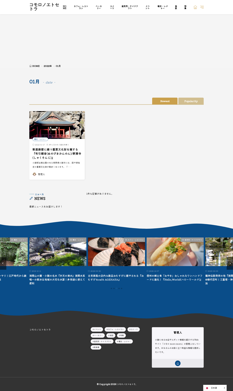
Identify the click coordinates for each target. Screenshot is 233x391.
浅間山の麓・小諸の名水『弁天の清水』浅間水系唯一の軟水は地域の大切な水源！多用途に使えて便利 (57, 279)
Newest (165, 101)
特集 (185, 7)
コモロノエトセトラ (44, 7)
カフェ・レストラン (81, 7)
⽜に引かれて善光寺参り (59, 144)
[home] (178, 363)
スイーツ (112, 7)
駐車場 (96, 347)
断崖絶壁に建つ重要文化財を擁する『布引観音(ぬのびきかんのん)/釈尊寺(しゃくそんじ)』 (56, 153)
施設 (176, 7)
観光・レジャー (163, 7)
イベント (148, 7)
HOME (64, 7)
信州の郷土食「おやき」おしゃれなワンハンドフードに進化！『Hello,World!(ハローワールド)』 (175, 277)
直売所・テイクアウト (130, 7)
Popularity (191, 101)
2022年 (48, 65)
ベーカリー (99, 7)
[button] (3, 263)
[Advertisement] (116, 38)
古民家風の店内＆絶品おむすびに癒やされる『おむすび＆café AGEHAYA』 (116, 277)
